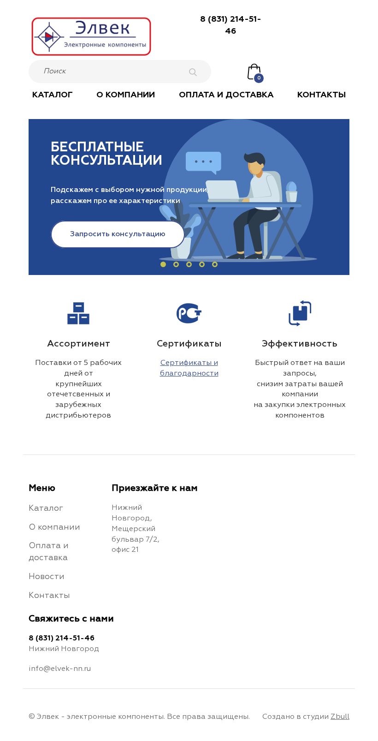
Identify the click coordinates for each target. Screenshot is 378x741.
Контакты (321, 95)
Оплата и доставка (226, 95)
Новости (47, 577)
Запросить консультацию (117, 234)
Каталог (52, 95)
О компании (125, 95)
